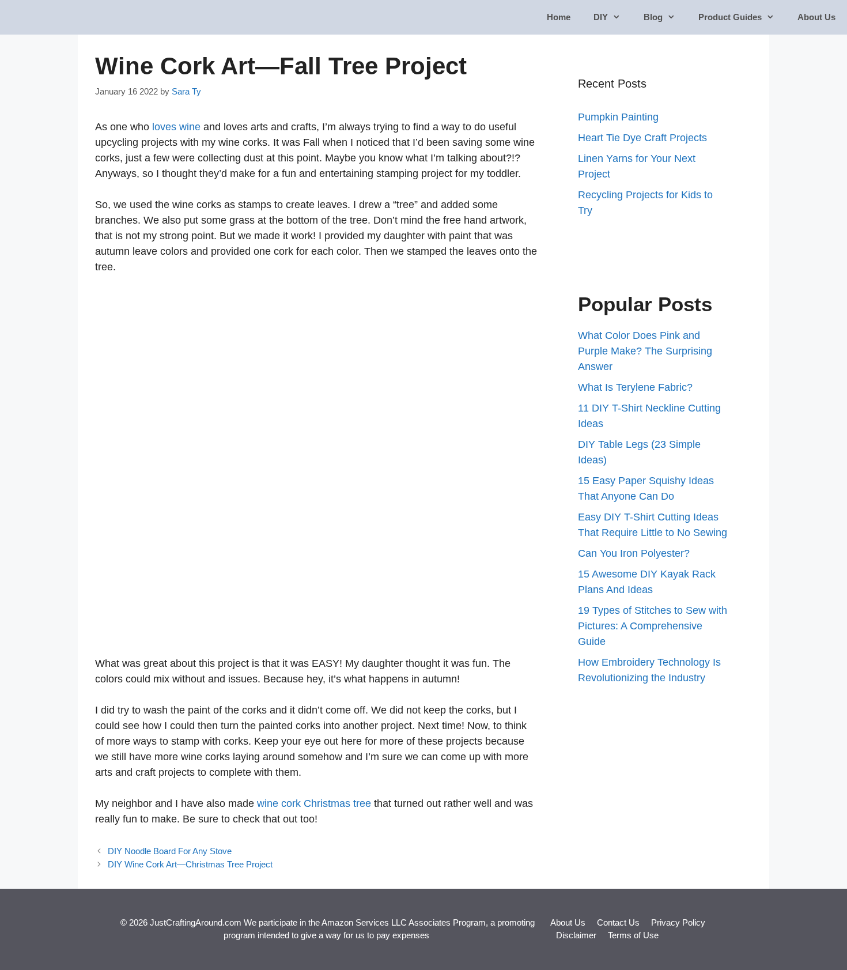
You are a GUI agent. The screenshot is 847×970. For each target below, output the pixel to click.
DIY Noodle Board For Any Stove (170, 851)
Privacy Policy (678, 922)
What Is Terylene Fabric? (635, 387)
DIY (600, 17)
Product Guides (730, 17)
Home (558, 17)
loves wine (175, 127)
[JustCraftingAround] (41, 17)
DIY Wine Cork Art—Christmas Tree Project (190, 864)
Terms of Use (633, 935)
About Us (816, 17)
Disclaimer (576, 935)
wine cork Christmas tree (314, 803)
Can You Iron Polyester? (634, 553)
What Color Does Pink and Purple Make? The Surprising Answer (645, 351)
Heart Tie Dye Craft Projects (642, 138)
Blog (653, 17)
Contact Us (618, 922)
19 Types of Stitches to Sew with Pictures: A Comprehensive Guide (652, 626)
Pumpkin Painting (618, 117)
